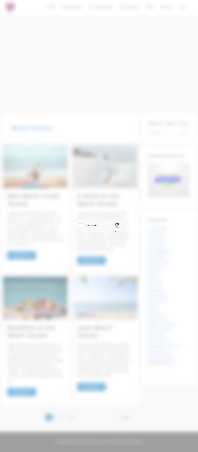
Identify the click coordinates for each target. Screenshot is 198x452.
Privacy (114, 231)
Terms (119, 231)
